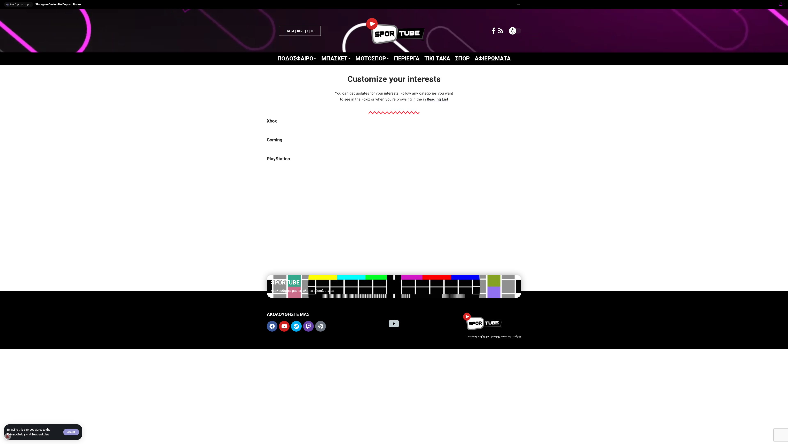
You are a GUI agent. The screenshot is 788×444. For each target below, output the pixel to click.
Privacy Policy (16, 434)
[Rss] (501, 30)
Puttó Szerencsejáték (357, 4)
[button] (71, 432)
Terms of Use (40, 434)
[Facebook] (494, 30)
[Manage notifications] (7, 436)
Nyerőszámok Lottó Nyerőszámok (57, 4)
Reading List (437, 99)
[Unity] (320, 326)
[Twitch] (308, 326)
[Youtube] (284, 326)
